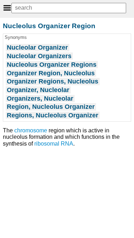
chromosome (30, 130)
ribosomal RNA (53, 144)
